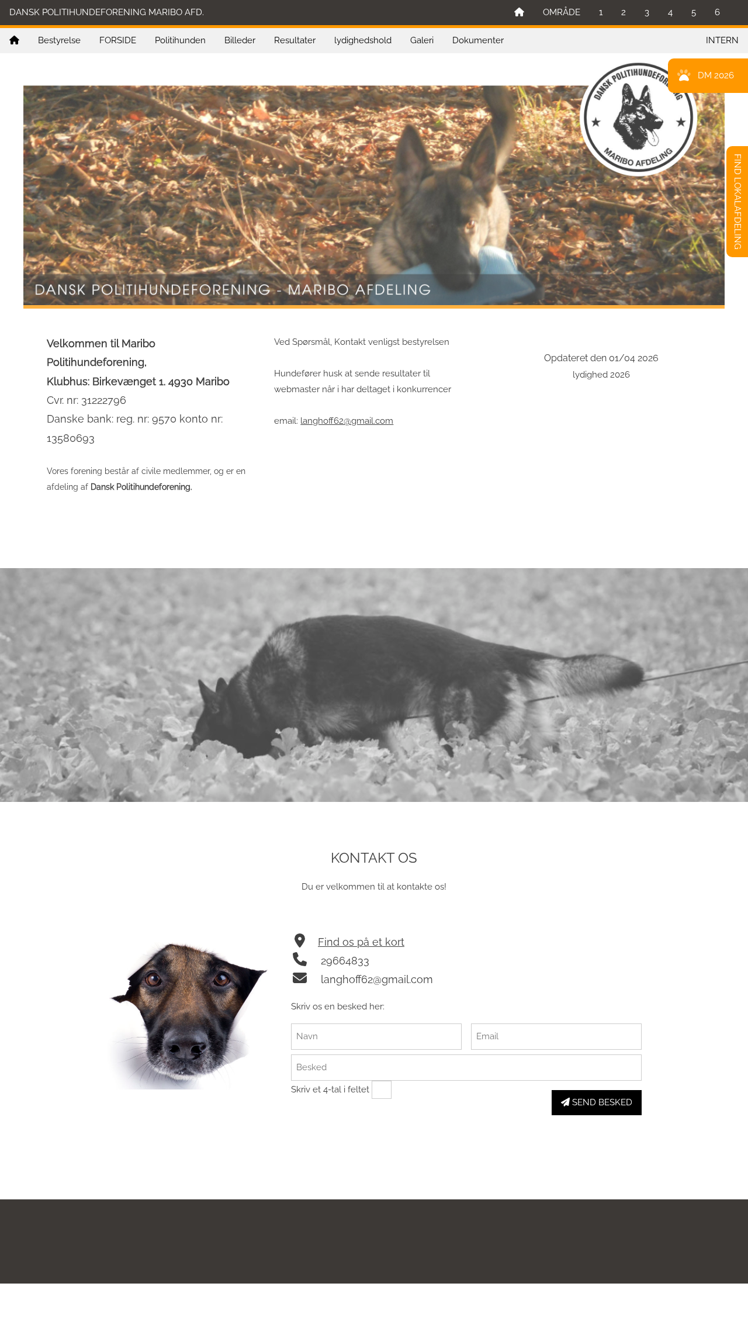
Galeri (422, 40)
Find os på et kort (361, 942)
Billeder (239, 40)
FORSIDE (117, 40)
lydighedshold (363, 40)
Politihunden (180, 40)
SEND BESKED (601, 1102)
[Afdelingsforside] (14, 40)
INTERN (722, 40)
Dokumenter (478, 40)
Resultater (295, 40)
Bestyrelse (59, 40)
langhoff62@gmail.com (346, 421)
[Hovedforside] (519, 12)
